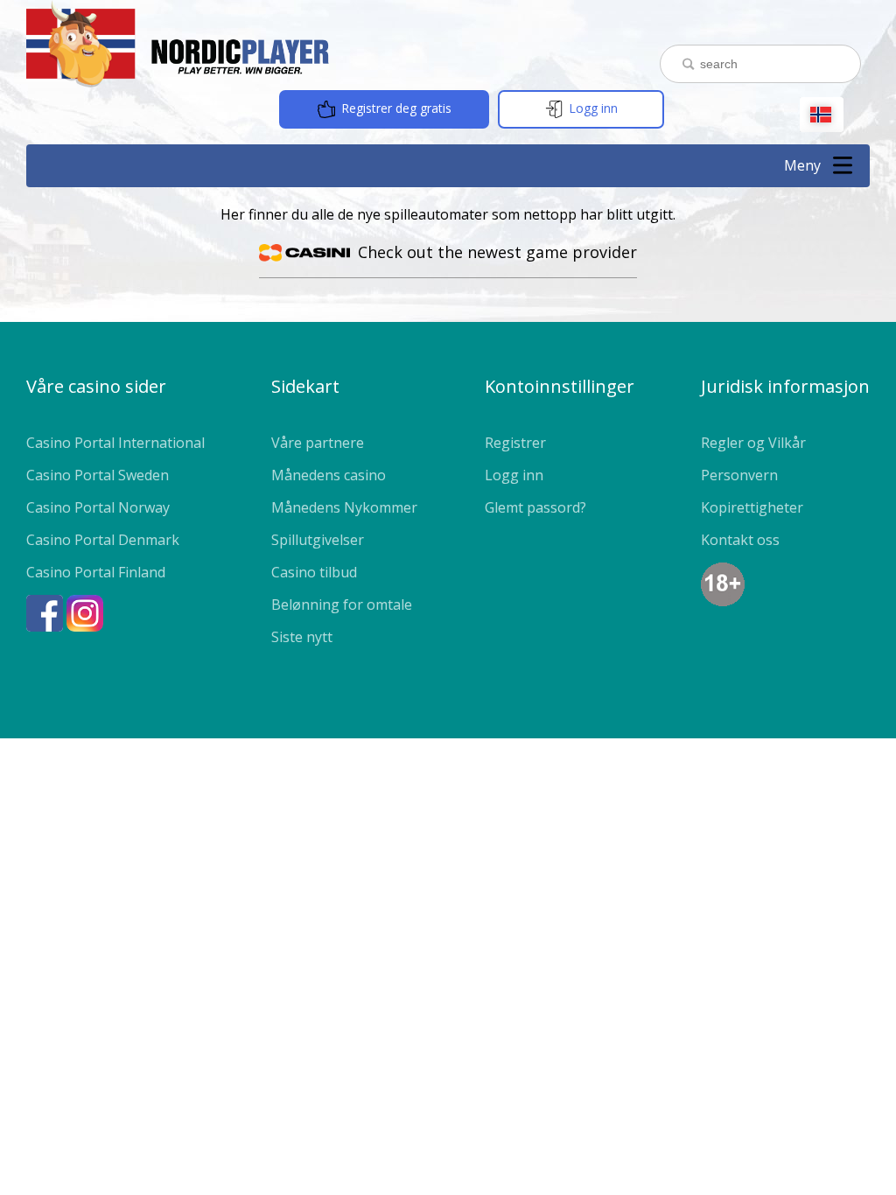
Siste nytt (301, 636)
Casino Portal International (115, 442)
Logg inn (591, 108)
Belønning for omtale (341, 604)
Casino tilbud (314, 572)
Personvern (739, 475)
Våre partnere (317, 442)
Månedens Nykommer (344, 507)
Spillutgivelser (317, 539)
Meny (802, 165)
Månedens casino (328, 475)
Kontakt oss (740, 539)
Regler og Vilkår (753, 442)
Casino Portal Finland (95, 572)
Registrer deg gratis (395, 108)
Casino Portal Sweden (97, 475)
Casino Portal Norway (98, 507)
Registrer (515, 442)
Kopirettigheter (752, 507)
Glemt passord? (535, 507)
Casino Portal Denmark (102, 539)
